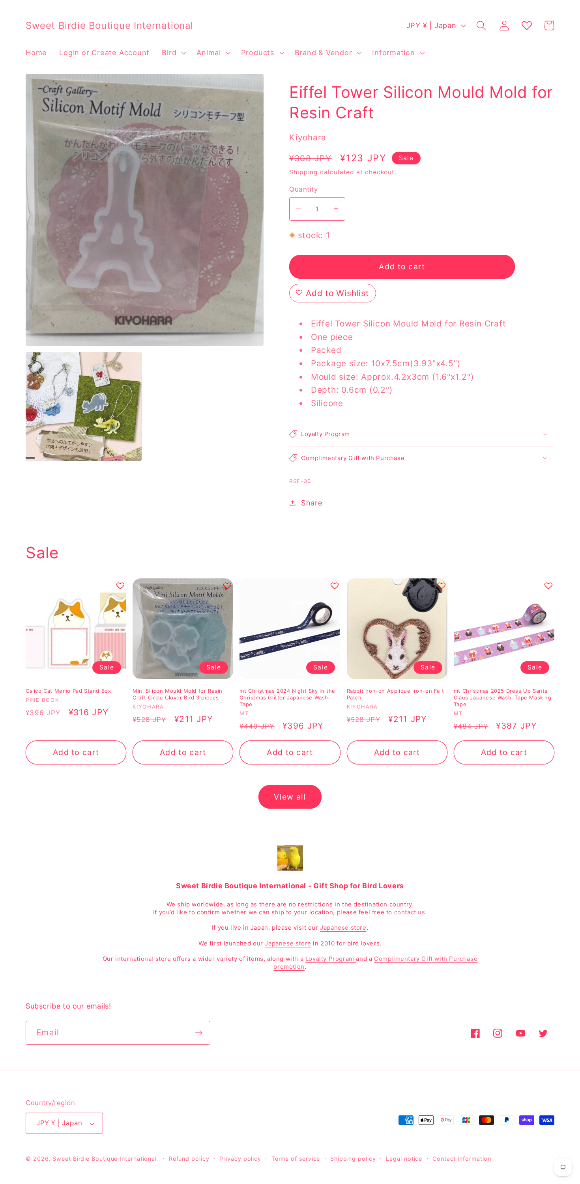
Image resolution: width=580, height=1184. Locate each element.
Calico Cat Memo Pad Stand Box (68, 691)
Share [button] (312, 502)
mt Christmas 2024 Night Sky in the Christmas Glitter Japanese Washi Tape (287, 697)
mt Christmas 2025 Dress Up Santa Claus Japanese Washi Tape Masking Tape (503, 697)
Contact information (461, 1158)
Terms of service (295, 1158)
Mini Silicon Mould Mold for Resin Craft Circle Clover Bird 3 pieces (178, 694)
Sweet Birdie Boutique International (104, 1158)
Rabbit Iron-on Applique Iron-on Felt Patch (395, 694)
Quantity (303, 189)
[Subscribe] (198, 1033)
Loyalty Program (330, 958)
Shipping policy (353, 1158)
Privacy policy (240, 1158)
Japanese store (343, 927)
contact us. (410, 912)
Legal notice (404, 1158)
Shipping (303, 172)
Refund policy (189, 1158)
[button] (173, 52)
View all (290, 797)
